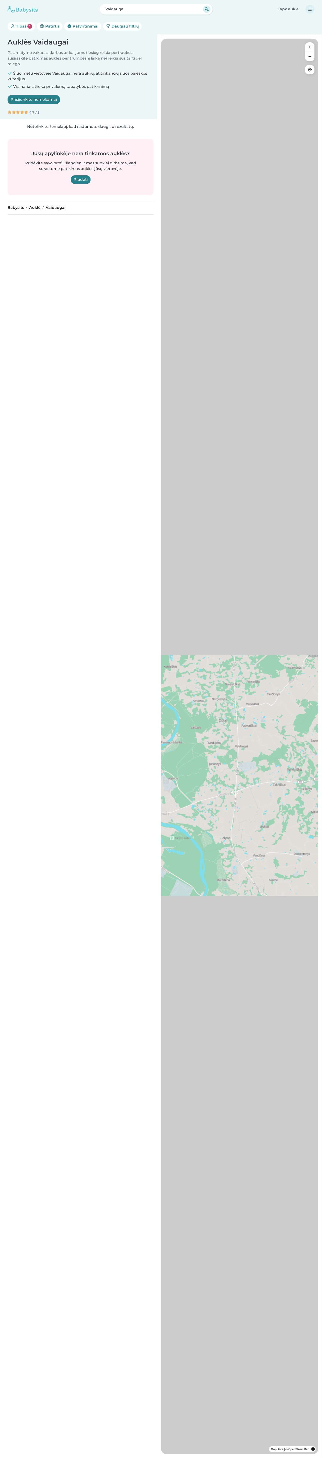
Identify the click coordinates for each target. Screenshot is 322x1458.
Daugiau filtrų (125, 26)
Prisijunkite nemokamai (34, 99)
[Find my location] (309, 69)
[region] (239, 746)
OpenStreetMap (298, 1449)
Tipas (22, 26)
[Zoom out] (309, 56)
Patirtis (52, 26)
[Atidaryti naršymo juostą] (309, 9)
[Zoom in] (309, 47)
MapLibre (277, 1449)
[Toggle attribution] (313, 1449)
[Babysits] (23, 9)
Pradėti (81, 179)
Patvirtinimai (85, 26)
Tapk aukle (288, 9)
